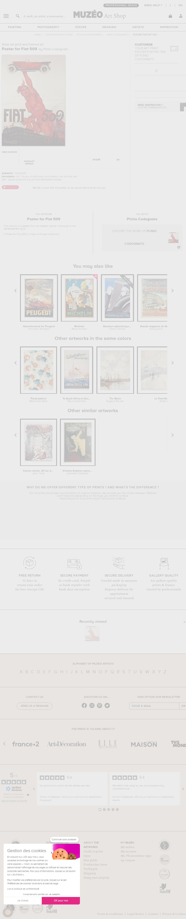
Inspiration (169, 27)
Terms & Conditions (110, 914)
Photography (48, 27)
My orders (127, 847)
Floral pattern (38, 399)
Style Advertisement (89, 35)
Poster (80, 27)
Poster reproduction (58, 35)
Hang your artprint (96, 877)
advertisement (11, 229)
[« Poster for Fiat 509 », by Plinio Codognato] (92, 633)
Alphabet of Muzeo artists (93, 664)
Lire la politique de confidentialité (23, 889)
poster (25, 226)
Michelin (79, 327)
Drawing (109, 27)
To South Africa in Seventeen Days (76, 399)
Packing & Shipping (90, 871)
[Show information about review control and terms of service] (28, 794)
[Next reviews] (183, 788)
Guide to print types (93, 853)
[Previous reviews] (34, 788)
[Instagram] (93, 708)
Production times (95, 864)
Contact (153, 914)
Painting (14, 27)
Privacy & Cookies (174, 914)
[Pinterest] (100, 708)
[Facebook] (85, 708)
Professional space (121, 5)
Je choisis (22, 900)
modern (44, 226)
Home (37, 35)
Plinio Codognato (117, 35)
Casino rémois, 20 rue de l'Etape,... (38, 472)
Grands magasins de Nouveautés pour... (156, 327)
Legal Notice (135, 914)
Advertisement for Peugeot (39, 327)
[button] (8, 912)
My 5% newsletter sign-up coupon (136, 858)
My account (128, 851)
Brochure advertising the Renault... (117, 327)
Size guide (90, 860)
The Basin (115, 399)
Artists (138, 27)
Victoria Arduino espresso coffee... (77, 472)
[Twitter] (108, 708)
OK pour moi (61, 900)
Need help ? (153, 5)
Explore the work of (134, 238)
